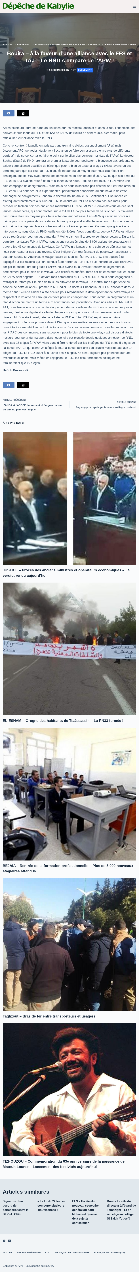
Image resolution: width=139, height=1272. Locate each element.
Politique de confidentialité (72, 1252)
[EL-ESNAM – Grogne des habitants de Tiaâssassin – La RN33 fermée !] (69, 649)
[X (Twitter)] (23, 113)
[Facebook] (8, 113)
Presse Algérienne (29, 1252)
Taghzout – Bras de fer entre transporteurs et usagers (49, 1016)
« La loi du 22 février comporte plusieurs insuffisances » (51, 1205)
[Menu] (134, 6)
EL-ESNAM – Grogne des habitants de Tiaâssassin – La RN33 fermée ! (63, 721)
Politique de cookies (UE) (109, 1252)
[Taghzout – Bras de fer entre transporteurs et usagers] (69, 944)
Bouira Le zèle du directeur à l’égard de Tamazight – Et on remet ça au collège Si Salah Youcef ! (121, 1210)
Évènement (85, 70)
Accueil (7, 1252)
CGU (47, 1252)
